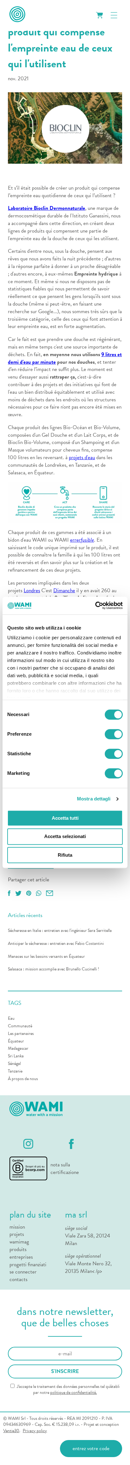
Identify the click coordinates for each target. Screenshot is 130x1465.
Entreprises (21, 1257)
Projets (16, 1234)
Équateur (16, 1041)
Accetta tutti (65, 818)
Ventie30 (11, 1430)
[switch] (114, 734)
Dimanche (64, 590)
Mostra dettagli (94, 798)
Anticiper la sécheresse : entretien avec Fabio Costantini (56, 943)
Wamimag (19, 1242)
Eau (11, 1018)
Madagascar (18, 1048)
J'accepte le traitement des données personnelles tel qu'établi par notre (68, 1389)
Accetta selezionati (65, 836)
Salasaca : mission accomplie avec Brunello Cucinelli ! (53, 969)
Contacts (18, 1279)
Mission (17, 1227)
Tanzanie (15, 1071)
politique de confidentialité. (73, 1392)
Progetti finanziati (27, 1264)
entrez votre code (91, 1448)
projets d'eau (82, 457)
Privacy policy (35, 1431)
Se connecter (23, 1272)
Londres (32, 590)
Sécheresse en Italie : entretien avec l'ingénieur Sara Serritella (60, 930)
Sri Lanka (16, 1056)
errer (75, 540)
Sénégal (14, 1063)
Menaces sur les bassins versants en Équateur (46, 956)
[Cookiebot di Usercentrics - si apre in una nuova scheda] (95, 605)
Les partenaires (21, 1033)
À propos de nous (23, 1078)
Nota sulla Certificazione (63, 1168)
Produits (18, 1249)
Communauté (20, 1026)
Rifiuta (65, 855)
